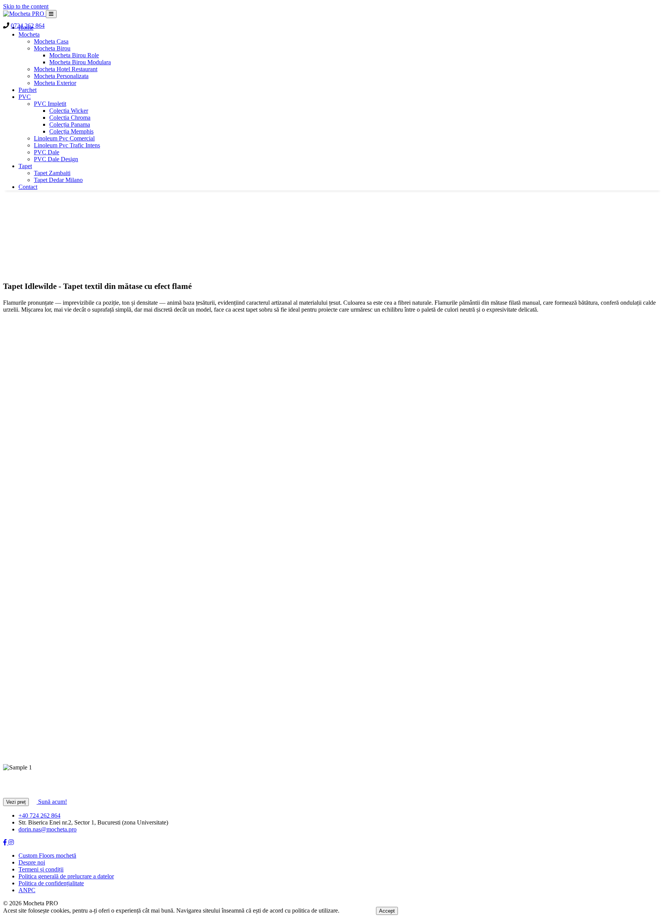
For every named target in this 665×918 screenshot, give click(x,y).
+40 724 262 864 (39, 815)
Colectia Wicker (68, 110)
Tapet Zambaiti (52, 173)
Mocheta (29, 34)
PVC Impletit (50, 103)
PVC (24, 96)
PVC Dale (46, 152)
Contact (27, 187)
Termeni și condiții (40, 869)
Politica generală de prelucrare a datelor (66, 876)
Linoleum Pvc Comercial (64, 138)
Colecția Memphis (71, 131)
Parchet (27, 90)
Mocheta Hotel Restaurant (65, 69)
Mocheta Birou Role (74, 55)
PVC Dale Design (56, 159)
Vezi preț (16, 802)
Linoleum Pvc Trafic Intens (67, 145)
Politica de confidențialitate (51, 883)
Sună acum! (52, 801)
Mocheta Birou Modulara (80, 62)
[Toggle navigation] (51, 14)
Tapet (25, 166)
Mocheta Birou (52, 48)
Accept (387, 911)
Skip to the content (25, 6)
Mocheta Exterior (55, 83)
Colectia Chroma (69, 117)
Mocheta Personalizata (61, 76)
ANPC (26, 890)
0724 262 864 (28, 25)
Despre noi (31, 862)
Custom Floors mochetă (47, 855)
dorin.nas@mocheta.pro (47, 829)
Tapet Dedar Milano (58, 180)
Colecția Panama (69, 124)
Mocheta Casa (51, 41)
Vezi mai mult (358, 910)
